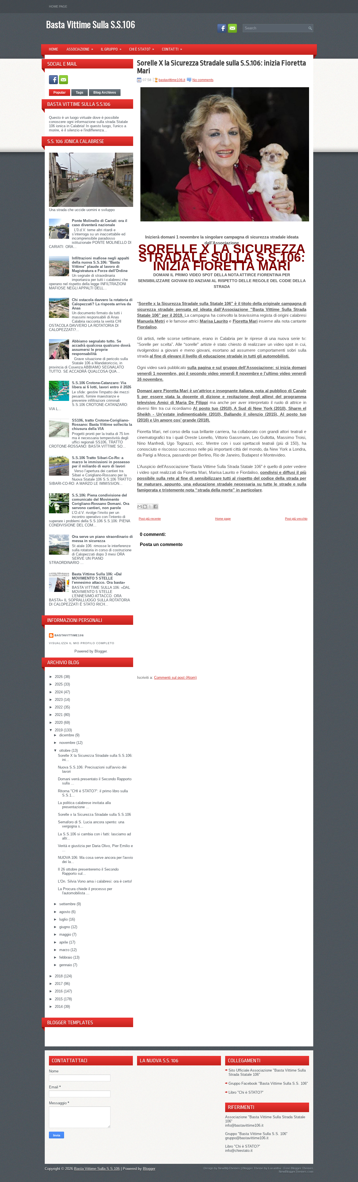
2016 (59, 991)
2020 (59, 722)
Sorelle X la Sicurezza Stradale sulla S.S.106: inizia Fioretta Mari (221, 67)
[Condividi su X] (150, 506)
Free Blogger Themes (298, 1168)
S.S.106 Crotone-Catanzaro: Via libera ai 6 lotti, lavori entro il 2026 (101, 385)
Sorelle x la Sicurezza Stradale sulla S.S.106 (94, 814)
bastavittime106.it (172, 80)
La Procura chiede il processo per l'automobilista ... (85, 891)
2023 (59, 700)
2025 (59, 684)
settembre (68, 904)
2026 (59, 677)
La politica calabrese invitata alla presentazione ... (84, 805)
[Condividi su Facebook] (155, 506)
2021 (59, 715)
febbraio (66, 957)
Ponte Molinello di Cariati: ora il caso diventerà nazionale (99, 223)
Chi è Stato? (141, 49)
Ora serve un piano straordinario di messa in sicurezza (102, 539)
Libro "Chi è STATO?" (246, 1092)
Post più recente (150, 518)
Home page (58, 6)
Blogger (101, 651)
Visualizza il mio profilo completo (81, 643)
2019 (59, 730)
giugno (65, 927)
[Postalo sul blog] (145, 506)
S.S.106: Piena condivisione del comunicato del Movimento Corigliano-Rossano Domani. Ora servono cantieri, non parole (100, 501)
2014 (59, 1006)
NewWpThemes (229, 1168)
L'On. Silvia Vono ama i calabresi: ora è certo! (95, 881)
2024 (59, 692)
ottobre (65, 750)
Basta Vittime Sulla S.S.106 (90, 24)
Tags (79, 92)
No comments (202, 80)
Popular (59, 92)
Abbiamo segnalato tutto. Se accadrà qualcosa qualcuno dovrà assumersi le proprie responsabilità (101, 347)
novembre (67, 743)
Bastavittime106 (69, 635)
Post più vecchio (296, 518)
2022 (59, 707)
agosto (65, 912)
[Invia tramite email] (139, 506)
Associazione (80, 49)
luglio (64, 919)
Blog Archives (104, 92)
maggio (65, 934)
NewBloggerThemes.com (296, 1171)
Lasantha (274, 1168)
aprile (64, 942)
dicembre (67, 735)
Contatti (172, 49)
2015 (59, 999)
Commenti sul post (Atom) (175, 677)
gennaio (66, 965)
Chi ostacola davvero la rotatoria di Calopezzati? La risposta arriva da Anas (102, 304)
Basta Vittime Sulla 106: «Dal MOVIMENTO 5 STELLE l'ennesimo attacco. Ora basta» (98, 578)
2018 (59, 976)
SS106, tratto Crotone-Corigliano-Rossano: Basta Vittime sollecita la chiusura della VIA (102, 424)
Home (53, 49)
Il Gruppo (111, 49)
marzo (64, 950)
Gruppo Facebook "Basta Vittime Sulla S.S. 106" (268, 1083)
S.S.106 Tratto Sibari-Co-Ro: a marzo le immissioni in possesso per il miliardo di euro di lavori (101, 462)
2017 (59, 984)
